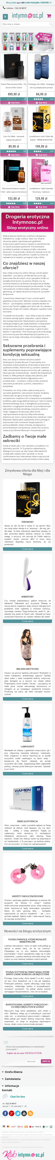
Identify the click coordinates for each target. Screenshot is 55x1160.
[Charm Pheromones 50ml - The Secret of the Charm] (11, 100)
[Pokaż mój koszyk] (50, 16)
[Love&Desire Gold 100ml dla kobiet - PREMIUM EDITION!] (38, 152)
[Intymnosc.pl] (27, 15)
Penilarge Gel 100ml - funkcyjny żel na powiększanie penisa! (41, 86)
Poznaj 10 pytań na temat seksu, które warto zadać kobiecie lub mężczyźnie (27, 973)
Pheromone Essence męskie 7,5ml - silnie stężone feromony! (14, 190)
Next (48, 40)
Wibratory (27, 597)
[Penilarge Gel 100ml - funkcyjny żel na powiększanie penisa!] (38, 100)
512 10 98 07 (20, 8)
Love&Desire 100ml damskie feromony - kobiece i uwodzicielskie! (41, 190)
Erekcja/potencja (27, 821)
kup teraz (15, 102)
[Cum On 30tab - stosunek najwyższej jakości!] (11, 152)
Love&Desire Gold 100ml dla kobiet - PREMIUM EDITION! (41, 138)
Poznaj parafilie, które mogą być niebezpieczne (27, 940)
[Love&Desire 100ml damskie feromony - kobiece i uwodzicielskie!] (41, 171)
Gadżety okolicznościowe (27, 896)
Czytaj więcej (27, 549)
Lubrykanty (27, 747)
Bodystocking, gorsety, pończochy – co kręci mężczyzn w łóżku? (27, 1006)
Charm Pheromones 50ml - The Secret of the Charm (14, 86)
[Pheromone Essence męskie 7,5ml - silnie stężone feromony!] (11, 204)
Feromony (28, 522)
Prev (7, 40)
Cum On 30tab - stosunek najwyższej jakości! (13, 138)
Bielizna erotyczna (27, 669)
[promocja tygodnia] (28, 41)
